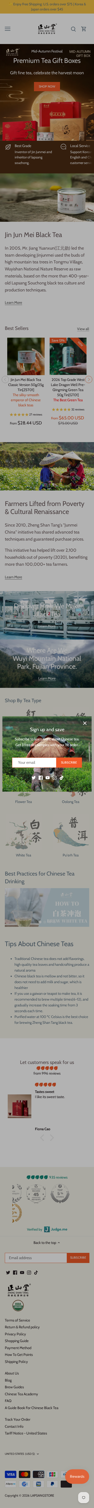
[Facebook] (41, 777)
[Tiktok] (62, 777)
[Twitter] (34, 777)
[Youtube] (48, 777)
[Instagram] (55, 777)
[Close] (85, 723)
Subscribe (69, 762)
